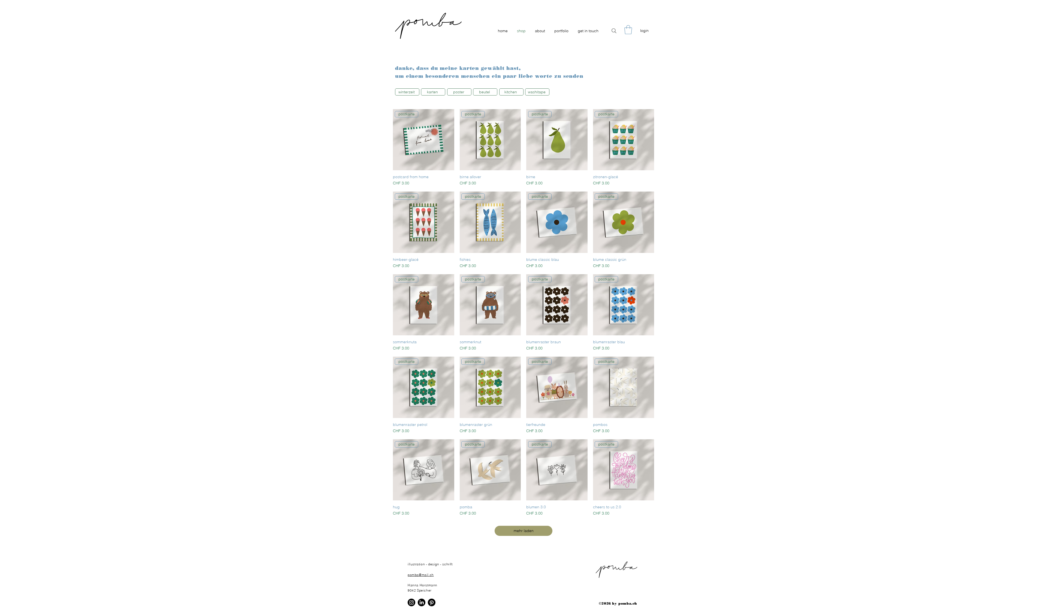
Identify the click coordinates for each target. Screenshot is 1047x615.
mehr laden (524, 530)
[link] (628, 29)
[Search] (614, 31)
